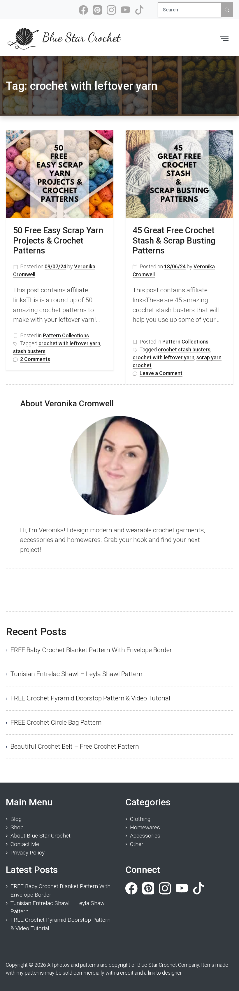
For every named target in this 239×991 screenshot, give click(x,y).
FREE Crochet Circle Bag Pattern (56, 722)
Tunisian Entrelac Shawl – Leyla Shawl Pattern (76, 674)
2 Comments (35, 359)
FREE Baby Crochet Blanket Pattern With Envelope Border (91, 650)
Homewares (145, 827)
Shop (17, 827)
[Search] (227, 9)
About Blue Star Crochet (40, 835)
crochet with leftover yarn (69, 343)
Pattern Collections (66, 335)
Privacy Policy (27, 852)
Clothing (140, 819)
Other (136, 844)
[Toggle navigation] (224, 37)
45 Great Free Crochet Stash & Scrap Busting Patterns (174, 240)
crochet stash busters (184, 349)
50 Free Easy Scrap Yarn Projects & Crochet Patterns (58, 240)
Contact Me (24, 844)
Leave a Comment (161, 373)
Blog (16, 819)
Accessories (145, 835)
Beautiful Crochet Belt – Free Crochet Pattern (74, 746)
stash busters (29, 351)
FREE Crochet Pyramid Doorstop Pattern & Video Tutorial (90, 698)
